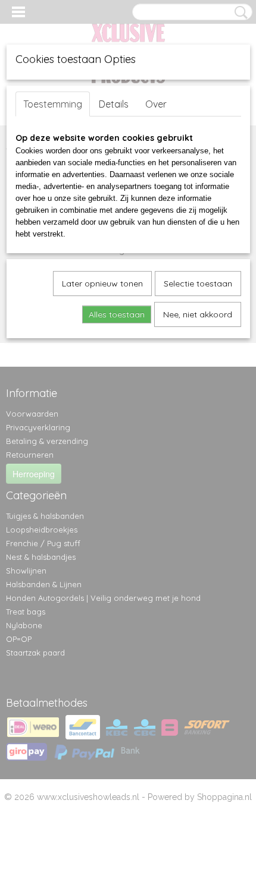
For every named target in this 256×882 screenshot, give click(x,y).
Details (114, 104)
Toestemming (52, 104)
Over (156, 104)
